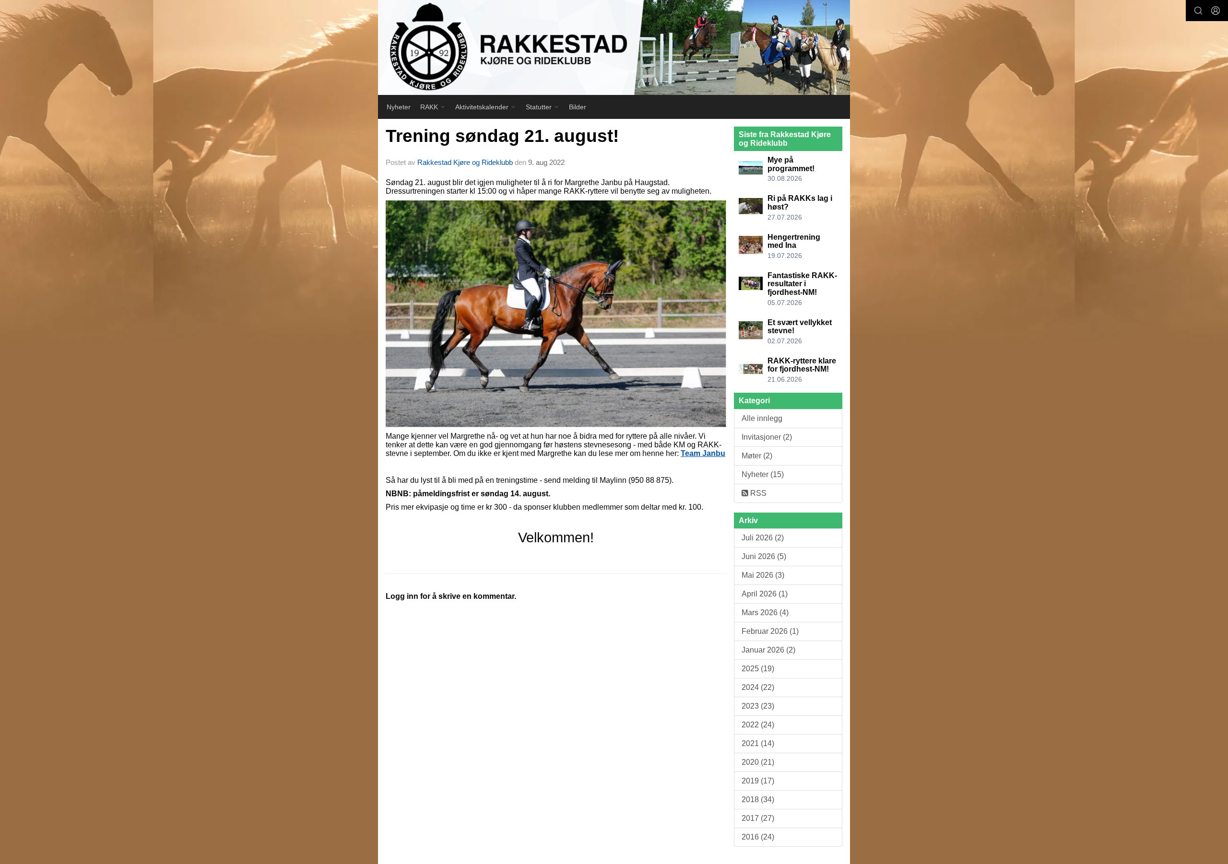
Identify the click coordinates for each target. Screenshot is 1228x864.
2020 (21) (758, 762)
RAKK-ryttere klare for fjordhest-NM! (802, 365)
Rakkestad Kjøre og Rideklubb (465, 162)
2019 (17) (758, 781)
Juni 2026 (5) (764, 556)
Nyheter (399, 107)
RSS (757, 493)
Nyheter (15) (763, 474)
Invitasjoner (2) (767, 437)
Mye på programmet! (791, 164)
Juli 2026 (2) (763, 538)
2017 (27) (758, 818)
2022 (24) (758, 725)
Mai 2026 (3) (763, 575)
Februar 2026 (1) (770, 631)
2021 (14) (758, 743)
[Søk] (1198, 10)
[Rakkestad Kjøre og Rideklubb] (614, 47)
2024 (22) (758, 687)
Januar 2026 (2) (768, 650)
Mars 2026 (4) (765, 612)
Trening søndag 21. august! (502, 136)
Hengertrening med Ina (794, 241)
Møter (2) (757, 456)
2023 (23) (758, 706)
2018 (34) (758, 799)
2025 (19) (758, 669)
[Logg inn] (1215, 10)
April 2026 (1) (765, 594)
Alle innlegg (762, 418)
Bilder (577, 107)
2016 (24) (758, 837)
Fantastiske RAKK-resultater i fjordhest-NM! (802, 283)
